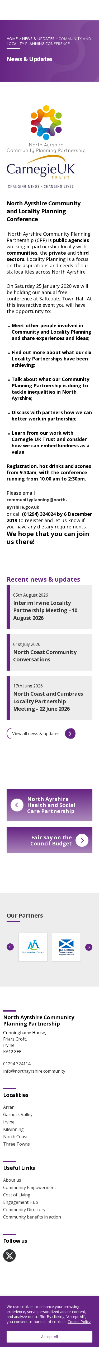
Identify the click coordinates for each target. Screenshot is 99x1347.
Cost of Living (16, 1195)
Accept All (49, 1336)
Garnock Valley (17, 1114)
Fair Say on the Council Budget (51, 840)
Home (12, 38)
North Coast (15, 1137)
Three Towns (16, 1144)
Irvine (9, 1122)
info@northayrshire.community (34, 1071)
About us (12, 1180)
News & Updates (38, 38)
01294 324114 (16, 1064)
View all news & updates (35, 733)
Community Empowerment (29, 1187)
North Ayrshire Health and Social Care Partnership (51, 805)
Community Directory (24, 1209)
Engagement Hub (20, 1202)
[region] (49, 1321)
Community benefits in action (32, 1217)
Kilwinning (13, 1129)
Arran (9, 1107)
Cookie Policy (79, 1321)
